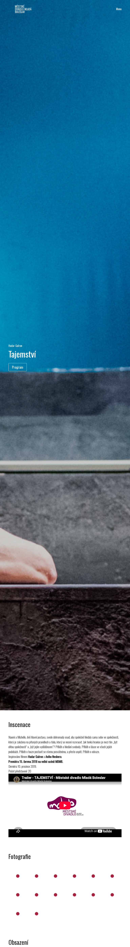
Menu (119, 9)
